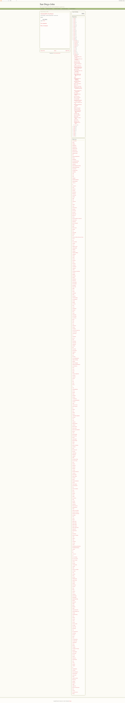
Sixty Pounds (76, 119)
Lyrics (73, 420)
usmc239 (73, 670)
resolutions (74, 541)
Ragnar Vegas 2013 (75, 527)
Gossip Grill (74, 342)
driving (73, 291)
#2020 (73, 142)
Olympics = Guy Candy (77, 86)
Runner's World (74, 560)
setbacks (73, 581)
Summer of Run (74, 623)
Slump (73, 589)
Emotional (73, 296)
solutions (73, 591)
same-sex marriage (75, 569)
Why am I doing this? (77, 97)
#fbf (73, 154)
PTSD (73, 508)
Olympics (73, 468)
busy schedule (74, 241)
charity (73, 257)
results (73, 544)
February (75, 54)
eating (73, 294)
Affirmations (74, 192)
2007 (74, 129)
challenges (74, 254)
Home (55, 50)
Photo (73, 490)
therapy (73, 645)
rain (73, 532)
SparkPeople (74, 597)
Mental (73, 437)
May (75, 50)
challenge (73, 251)
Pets (73, 487)
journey (73, 390)
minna (73, 443)
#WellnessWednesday (75, 167)
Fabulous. (75, 106)
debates (73, 277)
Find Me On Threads (57, 8)
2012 (74, 37)
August (75, 46)
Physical (73, 493)
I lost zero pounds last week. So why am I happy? (77, 111)
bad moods (74, 210)
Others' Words (74, 476)
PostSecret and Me (77, 62)
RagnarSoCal (74, 530)
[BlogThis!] (43, 19)
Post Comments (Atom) (57, 53)
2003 (74, 133)
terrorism (73, 634)
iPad (73, 381)
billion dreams (74, 227)
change (73, 255)
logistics (73, 412)
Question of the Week (75, 513)
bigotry (73, 224)
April (75, 51)
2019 (74, 27)
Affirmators (74, 193)
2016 (74, 31)
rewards (73, 549)
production (74, 504)
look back (73, 417)
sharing (73, 583)
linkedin (73, 409)
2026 (74, 18)
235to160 (73, 178)
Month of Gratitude (75, 445)
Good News (74, 341)
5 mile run (73, 182)
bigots (73, 226)
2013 (74, 35)
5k (72, 184)
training (73, 656)
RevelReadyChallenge (75, 547)
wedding (73, 681)
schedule (73, 574)
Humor (73, 370)
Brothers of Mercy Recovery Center (77, 237)
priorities (73, 501)
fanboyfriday (74, 314)
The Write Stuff (74, 640)
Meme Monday (74, 434)
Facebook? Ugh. (76, 113)
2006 (74, 130)
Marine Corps (74, 428)
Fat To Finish (74, 316)
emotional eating (74, 297)
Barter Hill (73, 215)
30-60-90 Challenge (75, 179)
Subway (73, 617)
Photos (73, 491)
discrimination (74, 283)
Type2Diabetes (74, 668)
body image (74, 232)
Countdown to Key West (76, 271)
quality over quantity (75, 510)
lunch (73, 418)
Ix (72, 386)
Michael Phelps (74, 440)
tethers (73, 636)
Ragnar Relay (74, 524)
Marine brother (74, 426)
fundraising (74, 336)
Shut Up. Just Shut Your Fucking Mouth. (77, 91)
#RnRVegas (74, 159)
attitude (73, 204)
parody (73, 479)
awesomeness (74, 207)
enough (73, 300)
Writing (73, 693)
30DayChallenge (74, 181)
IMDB (73, 372)
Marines (73, 431)
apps (73, 199)
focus (73, 322)
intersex (73, 378)
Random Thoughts (75, 535)
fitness (73, 319)
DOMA (73, 288)
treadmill (73, 664)
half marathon (74, 350)
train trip (73, 654)
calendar (73, 243)
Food (73, 324)
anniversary (74, 195)
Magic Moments (74, 423)
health (73, 353)
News (73, 462)
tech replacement (75, 631)
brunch (73, 238)
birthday (73, 229)
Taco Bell (73, 625)
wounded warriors (75, 692)
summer (73, 622)
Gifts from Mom (76, 69)
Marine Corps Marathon (76, 429)
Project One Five (75, 505)
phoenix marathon (75, 488)
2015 (74, 33)
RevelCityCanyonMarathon (76, 546)
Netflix (73, 457)
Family (73, 313)
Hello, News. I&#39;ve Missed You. (77, 82)
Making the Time (76, 121)
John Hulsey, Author (65, 8)
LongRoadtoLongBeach (76, 415)
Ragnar (73, 519)
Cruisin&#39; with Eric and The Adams (78, 59)
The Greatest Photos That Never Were (78, 71)
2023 (74, 22)
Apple (73, 198)
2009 (74, 126)
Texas (73, 637)
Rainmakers (74, 533)
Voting (73, 676)
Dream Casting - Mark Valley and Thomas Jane (77, 75)
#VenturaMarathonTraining (76, 165)
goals (73, 339)
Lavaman (73, 401)
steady (73, 608)
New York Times (74, 460)
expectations (74, 308)
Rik (72, 552)
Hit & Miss (73, 356)
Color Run (73, 263)
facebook (73, 310)
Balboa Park (74, 213)
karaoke (73, 392)
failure (73, 311)
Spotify (73, 603)
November (76, 42)
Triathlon (73, 665)
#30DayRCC (74, 145)
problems (73, 502)
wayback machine (75, 678)
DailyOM (73, 274)
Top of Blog (42, 8)
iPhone (73, 384)
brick (73, 235)
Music (73, 448)
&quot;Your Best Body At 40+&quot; (78, 105)
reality (73, 536)
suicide (73, 620)
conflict (73, 269)
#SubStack (74, 164)
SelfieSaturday (74, 578)
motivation (74, 446)
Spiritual (73, 600)
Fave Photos (74, 317)
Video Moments (74, 673)
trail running (74, 653)
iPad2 (73, 383)
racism (73, 518)
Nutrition (73, 463)
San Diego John (47, 4)
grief (73, 347)
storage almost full (75, 609)
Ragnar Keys (74, 521)
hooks (73, 369)
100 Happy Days (74, 170)
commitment (74, 266)
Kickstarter (74, 395)
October (75, 43)
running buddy (74, 564)
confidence (74, 268)
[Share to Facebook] (45, 19)
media (73, 432)
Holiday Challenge (75, 359)
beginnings (74, 221)
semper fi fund (74, 580)
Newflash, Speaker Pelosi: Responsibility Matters (78, 67)
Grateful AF (74, 344)
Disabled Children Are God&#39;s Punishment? (77, 79)
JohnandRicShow (75, 389)
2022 (74, 23)
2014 (74, 34)
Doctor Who (74, 286)
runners (73, 561)
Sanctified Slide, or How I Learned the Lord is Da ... (78, 88)
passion (73, 482)
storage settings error (75, 611)
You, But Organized (72, 8)
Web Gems (74, 679)
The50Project (74, 642)
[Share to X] (44, 19)
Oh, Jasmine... (76, 92)
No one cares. (76, 116)
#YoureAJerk (74, 168)
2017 (74, 30)
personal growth (74, 485)
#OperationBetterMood (75, 156)
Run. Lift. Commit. (75, 558)
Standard (73, 606)
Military (73, 442)
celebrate (73, 249)
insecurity (73, 375)
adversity (73, 190)
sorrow (73, 592)
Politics (73, 496)
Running (73, 563)
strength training (74, 614)
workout (73, 690)
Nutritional (73, 465)
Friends (44, 20)
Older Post (67, 50)
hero (73, 355)
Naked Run (74, 454)
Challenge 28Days (75, 252)
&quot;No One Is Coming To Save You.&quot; (78, 100)
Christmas (73, 260)
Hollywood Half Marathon (76, 364)
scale (73, 572)
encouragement (74, 299)
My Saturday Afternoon (77, 65)
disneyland (74, 285)
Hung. (75, 77)
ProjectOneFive (74, 507)
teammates (74, 628)
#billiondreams (74, 150)
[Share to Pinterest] (46, 19)
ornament (73, 473)
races (73, 516)
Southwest (74, 594)
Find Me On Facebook (49, 8)
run (72, 555)
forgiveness (74, 325)
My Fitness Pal (74, 449)
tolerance (73, 650)
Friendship (74, 328)
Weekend (73, 682)
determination (74, 282)
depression (74, 280)
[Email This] (42, 19)
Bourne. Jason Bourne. (77, 83)
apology (73, 196)
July (75, 47)
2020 (74, 26)
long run (73, 414)
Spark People (74, 595)
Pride (73, 499)
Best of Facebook (75, 223)
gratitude (73, 345)
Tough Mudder (74, 651)
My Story (73, 451)
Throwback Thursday (75, 648)
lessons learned (74, 406)
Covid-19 (73, 272)
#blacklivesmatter (75, 151)
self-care (73, 577)
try (72, 667)
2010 (74, 39)
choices (73, 258)
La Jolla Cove (74, 398)
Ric (72, 550)
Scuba (73, 575)
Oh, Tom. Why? (76, 72)
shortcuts (73, 586)
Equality (73, 302)
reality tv (73, 538)
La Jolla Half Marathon (75, 400)
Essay (73, 305)
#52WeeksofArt (74, 148)
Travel (73, 662)
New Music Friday (75, 459)
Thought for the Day (77, 109)
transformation (74, 659)
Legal (73, 403)
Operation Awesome (75, 471)
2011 (74, 38)
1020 (73, 173)
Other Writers (74, 474)
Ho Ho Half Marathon (75, 358)
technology (74, 633)
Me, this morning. (76, 96)
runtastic (73, 566)
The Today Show (75, 639)
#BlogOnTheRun (75, 153)
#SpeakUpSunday (75, 162)
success (73, 619)
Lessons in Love (74, 404)
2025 (74, 19)
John (73, 387)
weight (73, 684)
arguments (74, 201)
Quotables (74, 515)
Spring (73, 605)
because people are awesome (77, 218)
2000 (74, 134)
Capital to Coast (74, 246)
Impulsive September (75, 373)
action (73, 187)
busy (73, 240)
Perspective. (76, 55)
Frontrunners (74, 333)
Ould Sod (73, 477)
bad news (73, 212)
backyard (73, 209)
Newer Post (43, 50)
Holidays (73, 361)
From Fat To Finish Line (76, 330)
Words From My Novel (75, 687)
